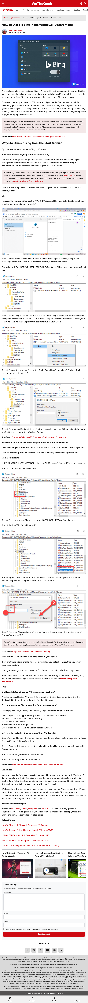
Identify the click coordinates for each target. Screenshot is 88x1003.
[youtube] (47, 952)
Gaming (76, 10)
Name (6, 914)
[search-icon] (85, 3)
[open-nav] (3, 3)
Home (5, 18)
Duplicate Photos (63, 10)
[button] (81, 4)
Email (6, 921)
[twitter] (40, 952)
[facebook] (27, 952)
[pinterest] (54, 952)
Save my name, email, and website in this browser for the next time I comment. (32, 929)
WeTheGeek (42, 4)
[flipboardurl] (60, 952)
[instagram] (33, 952)
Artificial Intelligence (31, 10)
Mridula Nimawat (16, 30)
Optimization (15, 18)
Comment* (7, 892)
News (17, 10)
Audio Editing (47, 10)
